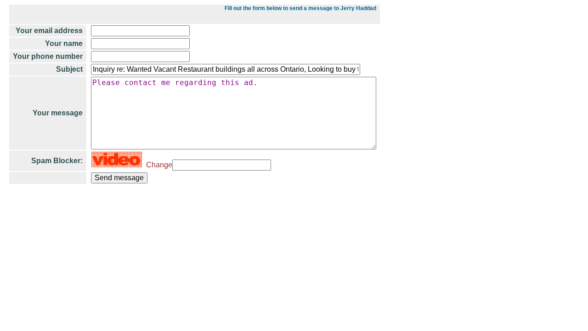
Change (157, 165)
